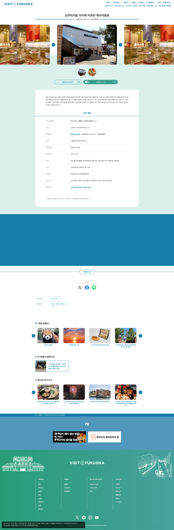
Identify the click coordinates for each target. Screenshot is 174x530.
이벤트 (141, 2)
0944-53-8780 (75, 134)
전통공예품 (150, 5)
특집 (108, 2)
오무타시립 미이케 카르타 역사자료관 (55, 415)
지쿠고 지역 (54, 299)
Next (120, 45)
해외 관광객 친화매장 (165, 5)
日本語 (118, 484)
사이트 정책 (93, 487)
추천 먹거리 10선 (119, 5)
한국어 (118, 498)
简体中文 (118, 491)
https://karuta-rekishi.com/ (82, 187)
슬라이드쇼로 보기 (68, 82)
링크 (91, 491)
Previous (53, 45)
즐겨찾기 (167, 2)
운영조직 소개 (94, 484)
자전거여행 (142, 5)
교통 (159, 2)
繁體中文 (118, 495)
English (118, 487)
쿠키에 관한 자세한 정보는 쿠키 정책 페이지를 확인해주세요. (21, 525)
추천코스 (117, 2)
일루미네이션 (109, 5)
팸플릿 (66, 484)
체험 (133, 2)
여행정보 (151, 2)
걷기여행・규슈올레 (131, 5)
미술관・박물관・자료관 (57, 304)
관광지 (126, 2)
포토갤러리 (67, 487)
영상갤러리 (67, 491)
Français (118, 502)
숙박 (156, 5)
